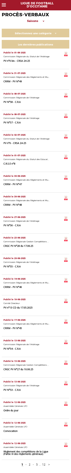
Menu (5, 5)
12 (43, 464)
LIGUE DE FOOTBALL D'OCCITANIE (37, 4)
